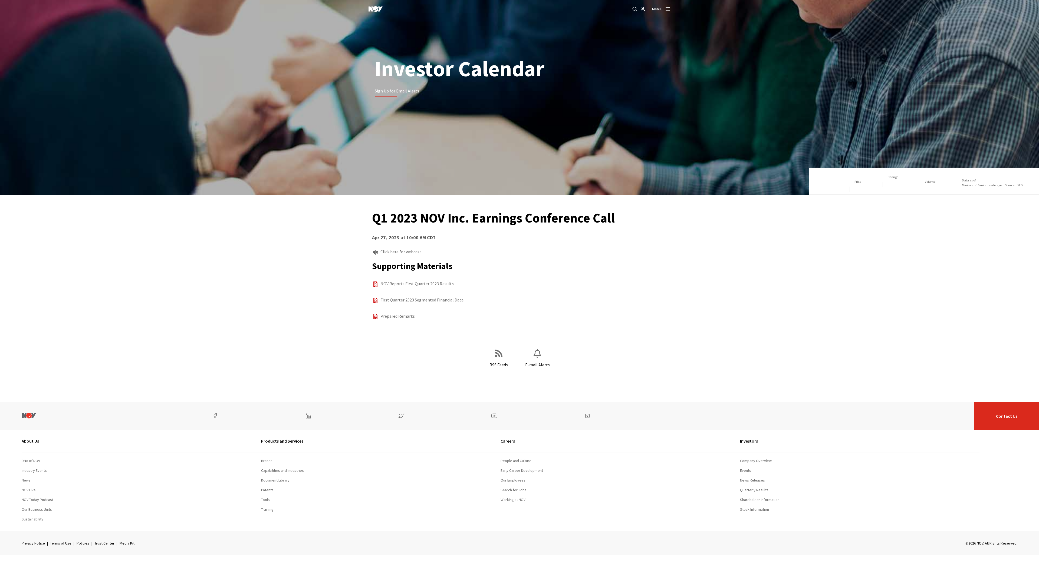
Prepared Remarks (397, 316)
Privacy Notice (33, 543)
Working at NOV (513, 499)
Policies (83, 543)
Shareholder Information (760, 499)
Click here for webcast (400, 251)
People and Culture (516, 460)
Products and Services (282, 441)
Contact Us (1006, 416)
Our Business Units (37, 509)
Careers (508, 441)
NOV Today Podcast (37, 499)
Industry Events (34, 470)
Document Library (275, 480)
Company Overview (756, 460)
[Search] (635, 9)
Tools (265, 499)
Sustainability (32, 519)
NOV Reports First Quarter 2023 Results (417, 283)
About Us (30, 441)
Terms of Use (60, 543)
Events (745, 470)
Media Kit (127, 543)
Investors (749, 441)
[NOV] (375, 9)
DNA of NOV (31, 460)
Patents (267, 489)
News (26, 480)
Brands (266, 460)
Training (267, 509)
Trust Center (104, 543)
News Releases (752, 480)
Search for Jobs (514, 489)
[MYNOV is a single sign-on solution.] (643, 9)
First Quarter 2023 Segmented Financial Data (421, 300)
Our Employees (513, 480)
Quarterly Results (754, 489)
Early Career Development (522, 470)
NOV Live (29, 489)
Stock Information (754, 509)
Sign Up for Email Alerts (397, 91)
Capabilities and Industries (282, 470)
